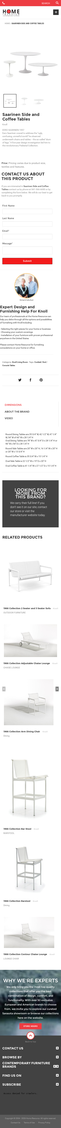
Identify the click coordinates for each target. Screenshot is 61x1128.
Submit (27, 261)
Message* (7, 244)
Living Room (22, 362)
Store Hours (30, 1026)
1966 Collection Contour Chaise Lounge (29, 954)
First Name (8, 206)
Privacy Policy (44, 1123)
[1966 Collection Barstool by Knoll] (28, 869)
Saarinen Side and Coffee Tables (20, 117)
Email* (5, 231)
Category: (7, 362)
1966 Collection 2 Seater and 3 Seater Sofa (30, 608)
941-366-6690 (38, 189)
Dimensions (13, 404)
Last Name (8, 218)
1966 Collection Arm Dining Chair (25, 731)
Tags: (31, 362)
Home (7, 23)
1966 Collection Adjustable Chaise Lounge (30, 663)
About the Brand (17, 411)
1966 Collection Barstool (20, 901)
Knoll (14, 362)
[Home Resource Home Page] (11, 12)
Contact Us (12, 1048)
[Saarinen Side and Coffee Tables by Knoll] (30, 61)
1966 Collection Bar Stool (21, 828)
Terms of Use (29, 1123)
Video (9, 418)
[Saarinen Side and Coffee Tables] (10, 100)
